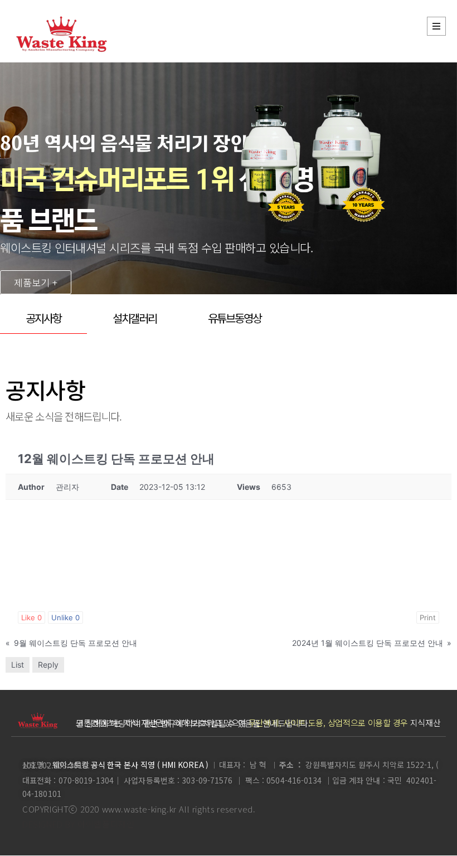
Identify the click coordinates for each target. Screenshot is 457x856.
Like (31, 617)
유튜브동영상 (234, 318)
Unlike (65, 617)
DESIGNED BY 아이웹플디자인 (78, 824)
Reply (48, 664)
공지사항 (43, 318)
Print (428, 617)
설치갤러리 (135, 318)
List (17, 664)
